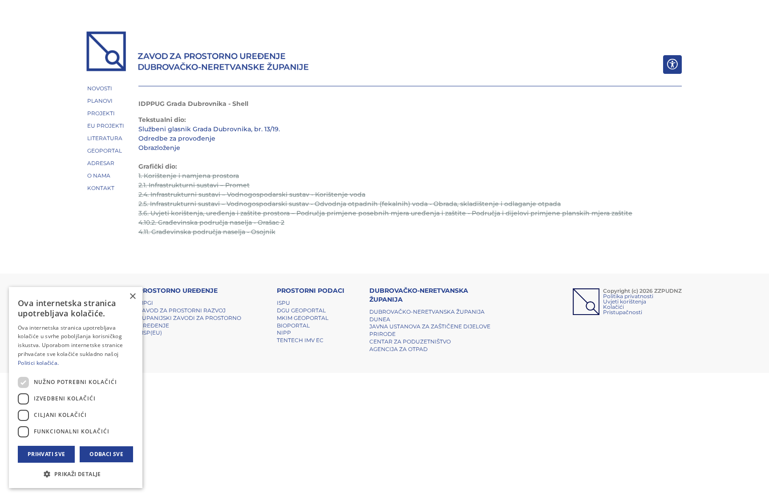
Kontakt (100, 188)
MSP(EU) (150, 332)
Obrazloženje (159, 148)
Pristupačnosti (622, 312)
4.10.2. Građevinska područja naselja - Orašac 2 (211, 222)
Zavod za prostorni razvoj (182, 310)
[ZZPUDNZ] (197, 52)
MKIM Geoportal (302, 318)
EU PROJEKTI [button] (105, 125)
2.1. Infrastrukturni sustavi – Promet (194, 185)
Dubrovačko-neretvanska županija (427, 311)
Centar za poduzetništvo (410, 341)
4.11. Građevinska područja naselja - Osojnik (206, 232)
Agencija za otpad (398, 349)
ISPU (283, 302)
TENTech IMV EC (300, 340)
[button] (76, 474)
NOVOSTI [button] (99, 88)
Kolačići (613, 306)
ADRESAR (100, 163)
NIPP (284, 332)
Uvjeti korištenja (624, 301)
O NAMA (98, 175)
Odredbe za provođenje (176, 138)
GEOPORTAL (104, 150)
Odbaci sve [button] (106, 454)
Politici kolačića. (38, 363)
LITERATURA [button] (104, 138)
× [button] (132, 296)
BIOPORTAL (293, 325)
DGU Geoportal (301, 310)
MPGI (145, 302)
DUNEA (379, 319)
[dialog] (75, 387)
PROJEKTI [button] (101, 113)
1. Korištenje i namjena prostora (188, 176)
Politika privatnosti (628, 296)
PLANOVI (100, 100)
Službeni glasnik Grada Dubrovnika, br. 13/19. (209, 129)
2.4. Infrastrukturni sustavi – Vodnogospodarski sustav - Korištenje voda (251, 194)
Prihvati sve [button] (46, 454)
